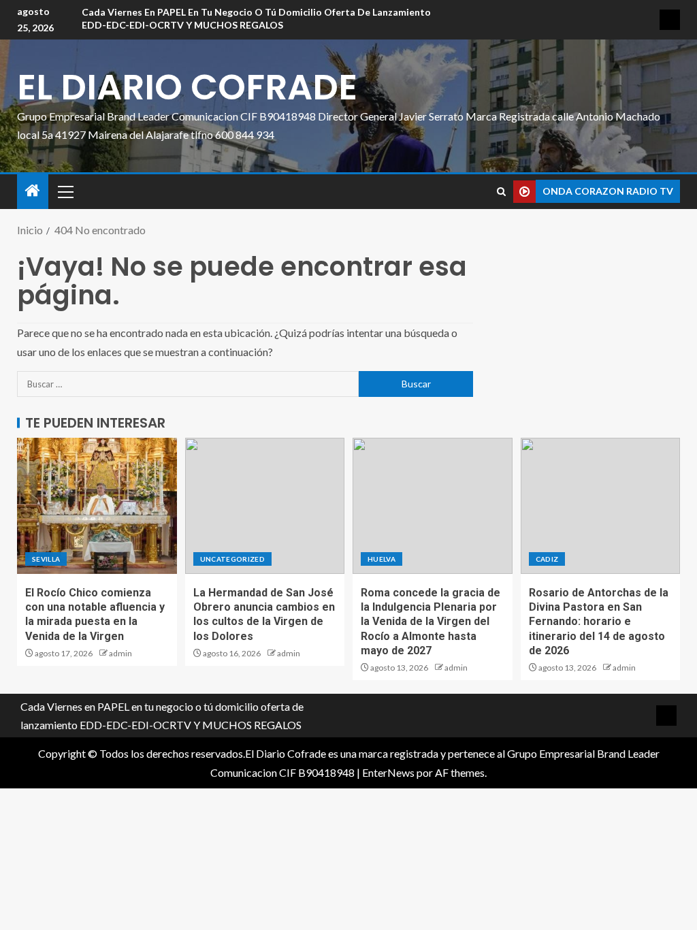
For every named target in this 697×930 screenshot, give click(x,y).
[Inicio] (32, 191)
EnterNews (388, 772)
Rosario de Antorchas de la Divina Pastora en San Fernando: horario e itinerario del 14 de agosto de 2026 (598, 621)
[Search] (501, 191)
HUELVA (381, 559)
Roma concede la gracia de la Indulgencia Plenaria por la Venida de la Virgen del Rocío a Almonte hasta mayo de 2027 (430, 621)
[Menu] (64, 191)
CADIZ (547, 559)
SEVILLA (46, 559)
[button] (64, 191)
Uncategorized (232, 559)
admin (120, 653)
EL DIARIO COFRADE (187, 87)
